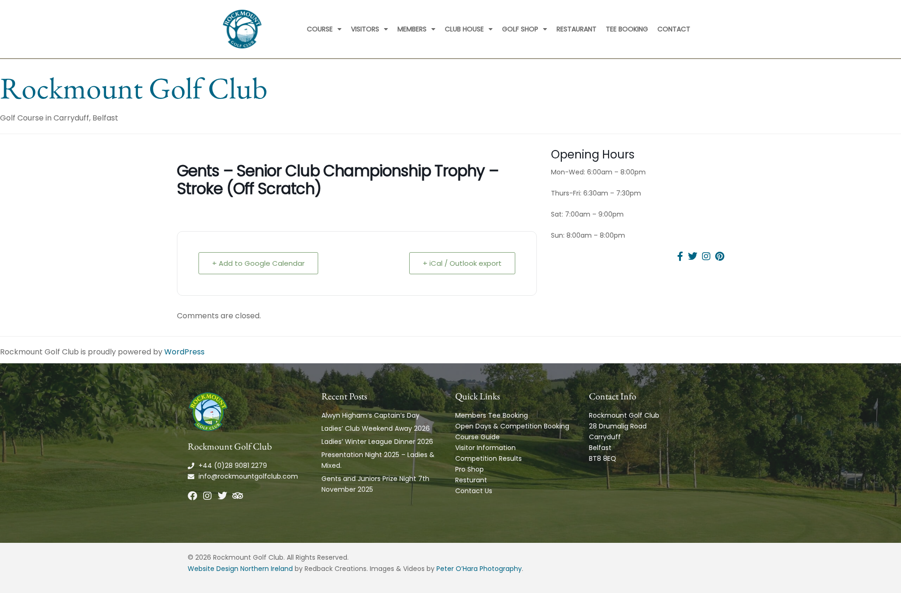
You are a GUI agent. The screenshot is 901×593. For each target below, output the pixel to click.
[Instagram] (207, 496)
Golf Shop (520, 29)
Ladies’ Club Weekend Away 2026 (375, 428)
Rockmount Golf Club (133, 87)
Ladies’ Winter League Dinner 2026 (377, 441)
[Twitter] (222, 496)
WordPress (184, 351)
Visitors (365, 29)
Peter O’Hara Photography (479, 568)
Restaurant (576, 29)
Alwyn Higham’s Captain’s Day (370, 415)
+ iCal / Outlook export (462, 263)
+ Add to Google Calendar (258, 263)
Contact (673, 29)
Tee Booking (627, 29)
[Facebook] (192, 496)
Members (412, 29)
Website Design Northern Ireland (240, 568)
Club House (464, 29)
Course (320, 29)
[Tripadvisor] (237, 496)
